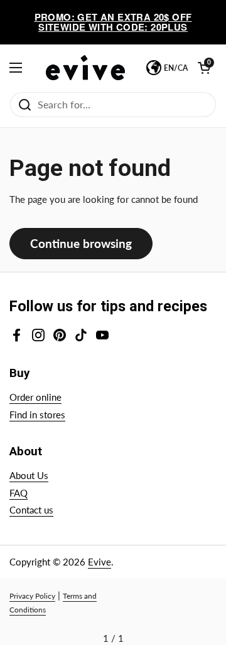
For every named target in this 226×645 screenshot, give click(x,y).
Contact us (31, 509)
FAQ (18, 492)
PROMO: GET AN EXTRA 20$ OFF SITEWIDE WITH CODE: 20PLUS (113, 22)
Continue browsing (81, 243)
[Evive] (85, 67)
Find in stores (37, 414)
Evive (99, 561)
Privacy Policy (32, 596)
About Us (28, 475)
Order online (35, 397)
